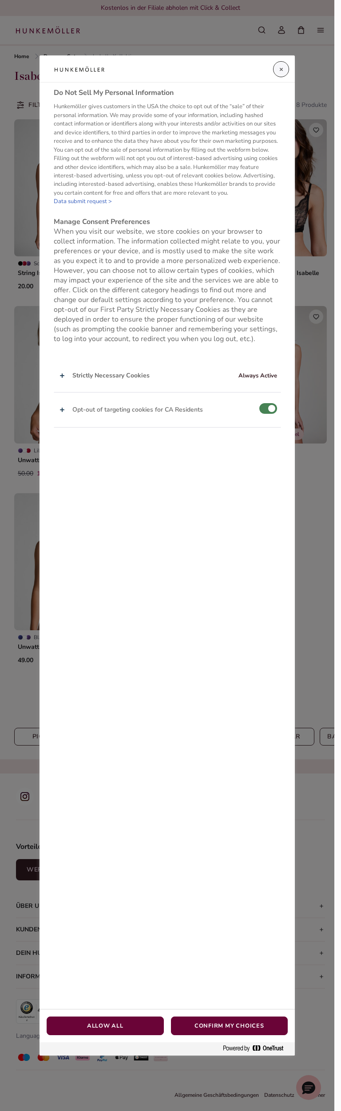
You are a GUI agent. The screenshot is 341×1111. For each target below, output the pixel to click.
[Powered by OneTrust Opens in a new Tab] (256, 1048)
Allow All (105, 1026)
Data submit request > (83, 201)
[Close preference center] (281, 69)
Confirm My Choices (229, 1026)
